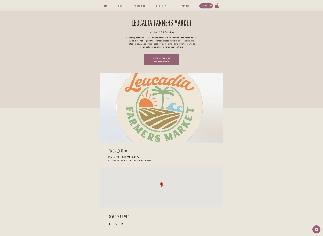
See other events (161, 61)
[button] (216, 5)
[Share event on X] (116, 224)
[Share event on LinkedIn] (122, 224)
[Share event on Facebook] (109, 224)
